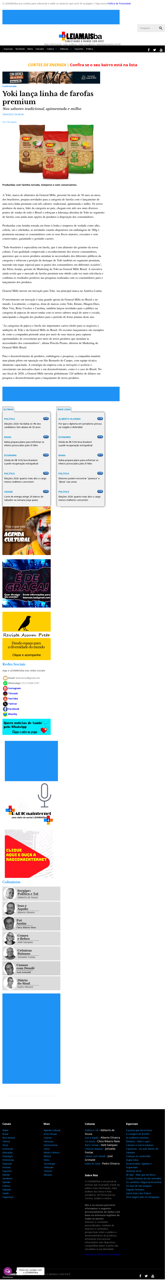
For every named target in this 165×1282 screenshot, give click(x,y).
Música (47, 1156)
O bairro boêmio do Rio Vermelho (143, 1178)
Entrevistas (8, 1159)
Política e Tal (91, 1130)
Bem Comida (92, 1145)
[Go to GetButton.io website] (8, 1277)
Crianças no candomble (138, 1156)
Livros (47, 1148)
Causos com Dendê (95, 1156)
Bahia (30, 48)
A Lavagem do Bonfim (138, 1133)
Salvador (40, 48)
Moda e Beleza (51, 1152)
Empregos (7, 1156)
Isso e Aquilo (91, 1137)
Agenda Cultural (52, 1130)
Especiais (8, 48)
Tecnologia (49, 1163)
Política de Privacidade (119, 3)
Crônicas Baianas (94, 1148)
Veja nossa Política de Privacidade (102, 1254)
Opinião (6, 1182)
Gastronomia (50, 1145)
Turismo (48, 1171)
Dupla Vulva (132, 1159)
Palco (46, 1159)
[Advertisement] (61, 17)
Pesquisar (161, 28)
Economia (7, 1148)
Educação (7, 1152)
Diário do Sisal (92, 1163)
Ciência (6, 1141)
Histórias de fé (133, 1171)
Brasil (5, 1133)
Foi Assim (90, 1141)
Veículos (48, 1174)
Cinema (48, 1137)
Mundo (6, 1174)
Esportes (79, 48)
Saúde (5, 1193)
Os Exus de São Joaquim (138, 1185)
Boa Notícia (8, 1137)
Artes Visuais (50, 1133)
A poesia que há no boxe (139, 1130)
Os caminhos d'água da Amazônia (143, 1182)
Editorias (64, 48)
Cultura (50, 48)
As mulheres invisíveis (137, 1137)
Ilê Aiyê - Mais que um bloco (141, 1174)
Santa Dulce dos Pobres (138, 1193)
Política (89, 48)
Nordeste (20, 48)
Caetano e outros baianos (140, 1145)
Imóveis (6, 1167)
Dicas (5, 1145)
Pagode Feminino (135, 1189)
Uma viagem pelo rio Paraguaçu (142, 1196)
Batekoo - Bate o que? (138, 1141)
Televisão (48, 1167)
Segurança (7, 1196)
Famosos (48, 1141)
